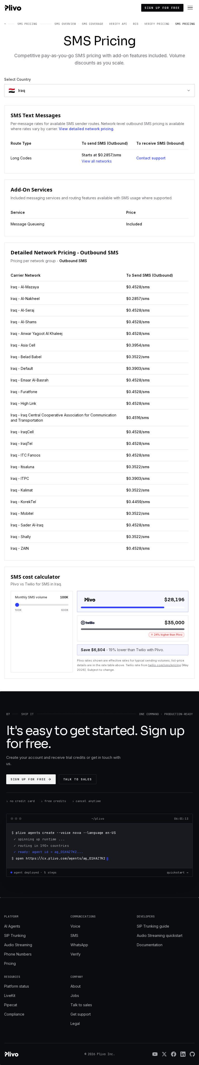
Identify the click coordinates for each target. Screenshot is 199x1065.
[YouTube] (155, 1054)
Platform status (16, 986)
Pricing (10, 963)
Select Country (17, 79)
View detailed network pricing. (86, 129)
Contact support (151, 158)
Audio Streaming (18, 945)
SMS (74, 935)
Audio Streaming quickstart (159, 935)
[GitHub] (192, 1054)
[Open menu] (190, 7)
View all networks (97, 161)
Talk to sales (77, 779)
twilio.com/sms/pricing (164, 665)
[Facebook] (173, 1054)
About (75, 986)
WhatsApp (79, 945)
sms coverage (92, 24)
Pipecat (10, 1005)
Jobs (74, 995)
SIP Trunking (15, 935)
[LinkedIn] (183, 1054)
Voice (75, 926)
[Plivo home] (12, 8)
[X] (164, 1054)
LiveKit (9, 995)
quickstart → (177, 872)
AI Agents (12, 926)
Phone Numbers (18, 954)
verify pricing (156, 24)
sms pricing (185, 24)
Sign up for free (162, 8)
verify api (118, 24)
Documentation (149, 945)
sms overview (65, 24)
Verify (75, 954)
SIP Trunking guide (153, 926)
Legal (75, 1023)
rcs (135, 24)
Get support (80, 1014)
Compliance (14, 1014)
